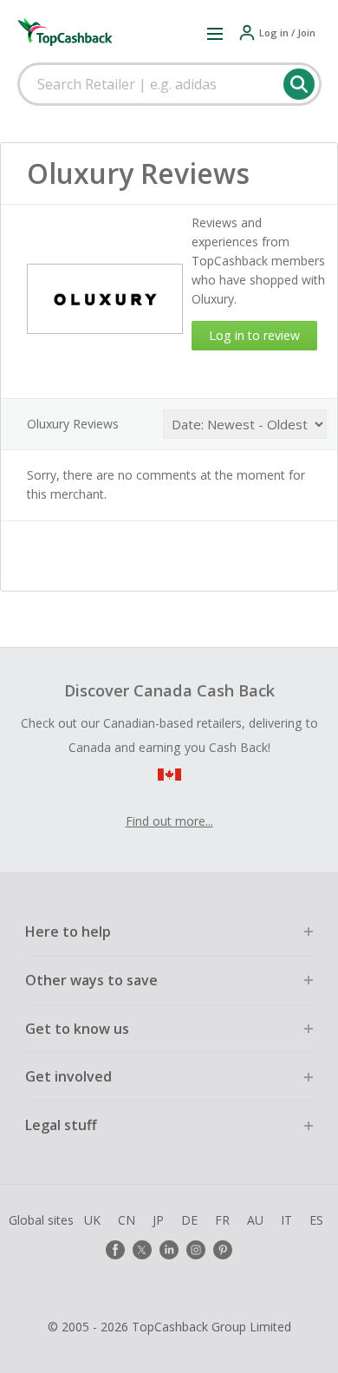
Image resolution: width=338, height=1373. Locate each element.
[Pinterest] (222, 1249)
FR (222, 1220)
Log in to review (254, 335)
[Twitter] (142, 1249)
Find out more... (169, 821)
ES (316, 1220)
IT (286, 1220)
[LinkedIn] (169, 1249)
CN (126, 1220)
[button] (215, 32)
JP (158, 1220)
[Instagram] (195, 1249)
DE (189, 1220)
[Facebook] (115, 1249)
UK (92, 1220)
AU (255, 1220)
